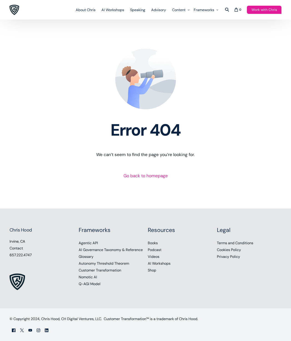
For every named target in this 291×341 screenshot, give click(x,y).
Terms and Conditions (235, 243)
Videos (153, 256)
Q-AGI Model (89, 283)
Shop (152, 270)
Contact (16, 248)
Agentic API (88, 243)
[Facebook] (14, 330)
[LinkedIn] (47, 330)
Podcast (154, 249)
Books (153, 243)
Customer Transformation (100, 270)
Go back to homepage (145, 176)
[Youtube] (30, 330)
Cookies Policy (229, 249)
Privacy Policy (228, 256)
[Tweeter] (22, 330)
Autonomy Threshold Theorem (104, 263)
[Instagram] (38, 330)
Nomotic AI (88, 277)
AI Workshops (159, 263)
